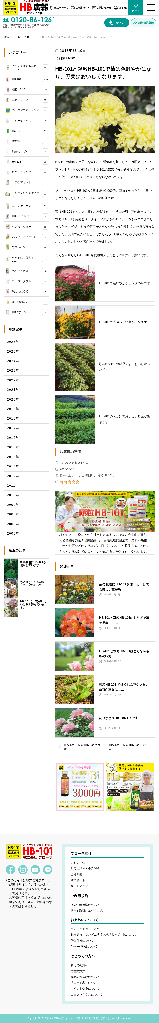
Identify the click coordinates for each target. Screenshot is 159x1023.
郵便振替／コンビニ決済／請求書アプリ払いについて (105, 934)
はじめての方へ (83, 956)
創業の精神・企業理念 (85, 868)
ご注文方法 (78, 971)
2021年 (13, 389)
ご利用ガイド (83, 7)
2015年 (13, 447)
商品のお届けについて (85, 977)
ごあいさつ (78, 862)
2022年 (13, 380)
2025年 (13, 351)
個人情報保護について (85, 905)
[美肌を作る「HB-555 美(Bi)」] (80, 787)
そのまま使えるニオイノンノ (29, 67)
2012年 (13, 476)
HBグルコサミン (29, 216)
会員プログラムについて (87, 994)
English (123, 8)
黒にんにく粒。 (29, 291)
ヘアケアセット (29, 182)
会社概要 (76, 874)
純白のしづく (29, 151)
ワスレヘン (29, 247)
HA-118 (29, 161)
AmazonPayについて (84, 946)
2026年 (13, 341)
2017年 (13, 428)
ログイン (119, 22)
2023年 (13, 370)
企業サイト (78, 880)
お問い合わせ (104, 7)
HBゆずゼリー (29, 312)
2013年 (13, 466)
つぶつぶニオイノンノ (29, 110)
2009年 (13, 504)
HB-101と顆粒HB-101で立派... (82, 747)
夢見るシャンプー (29, 171)
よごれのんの (29, 301)
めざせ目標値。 (29, 270)
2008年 (13, 514)
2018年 (13, 418)
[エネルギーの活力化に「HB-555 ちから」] (130, 787)
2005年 (13, 533)
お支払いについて (85, 920)
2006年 (13, 524)
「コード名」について (85, 983)
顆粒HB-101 (24, 37)
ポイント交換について (85, 988)
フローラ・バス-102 (29, 120)
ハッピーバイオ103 (29, 236)
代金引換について (82, 940)
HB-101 (30, 79)
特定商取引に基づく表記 (87, 911)
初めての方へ (61, 8)
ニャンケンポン (29, 205)
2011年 (13, 485)
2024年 (13, 361)
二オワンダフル (29, 281)
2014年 (13, 457)
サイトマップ (79, 886)
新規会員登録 (146, 22)
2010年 (13, 495)
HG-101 (29, 130)
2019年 (13, 409)
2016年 (13, 437)
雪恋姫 (29, 141)
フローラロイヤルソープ (29, 194)
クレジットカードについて (88, 929)
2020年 (13, 399)
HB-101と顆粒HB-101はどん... (127, 747)
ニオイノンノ (29, 99)
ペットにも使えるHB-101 (29, 259)
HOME (7, 37)
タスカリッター (29, 226)
